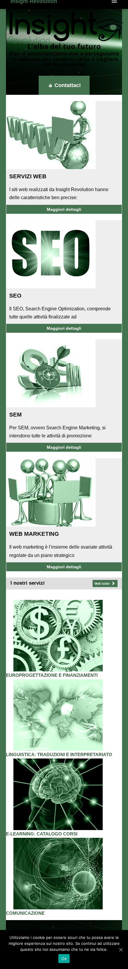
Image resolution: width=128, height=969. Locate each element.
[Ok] (121, 950)
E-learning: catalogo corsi (41, 834)
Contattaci (67, 85)
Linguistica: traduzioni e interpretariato (59, 754)
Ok (64, 958)
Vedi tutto (102, 583)
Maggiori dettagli (64, 209)
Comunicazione (25, 913)
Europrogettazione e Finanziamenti (52, 675)
